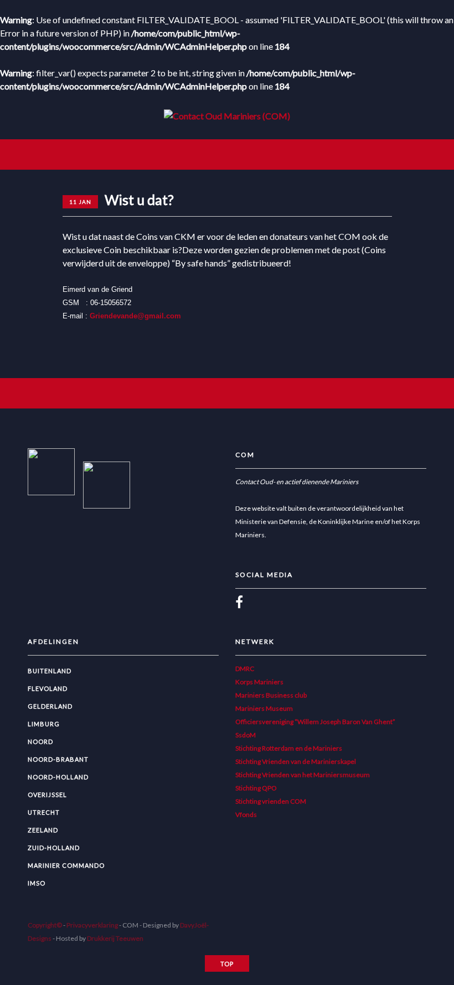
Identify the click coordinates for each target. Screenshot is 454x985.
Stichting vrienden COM (270, 801)
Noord (40, 741)
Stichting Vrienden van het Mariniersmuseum (302, 775)
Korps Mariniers (259, 682)
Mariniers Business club (271, 695)
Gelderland (50, 706)
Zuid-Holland (54, 847)
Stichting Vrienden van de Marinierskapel (295, 761)
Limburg (44, 723)
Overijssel (47, 794)
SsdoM (245, 735)
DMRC (244, 668)
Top (227, 963)
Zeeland (43, 830)
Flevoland (48, 688)
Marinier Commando (66, 865)
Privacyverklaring (92, 925)
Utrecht (44, 812)
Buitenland (49, 670)
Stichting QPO (256, 788)
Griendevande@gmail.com (135, 316)
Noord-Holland (58, 776)
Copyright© (45, 925)
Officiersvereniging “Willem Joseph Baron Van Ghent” (315, 721)
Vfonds (246, 814)
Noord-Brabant (58, 759)
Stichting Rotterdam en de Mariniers (288, 748)
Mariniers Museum (264, 708)
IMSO (36, 883)
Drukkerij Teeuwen (115, 938)
